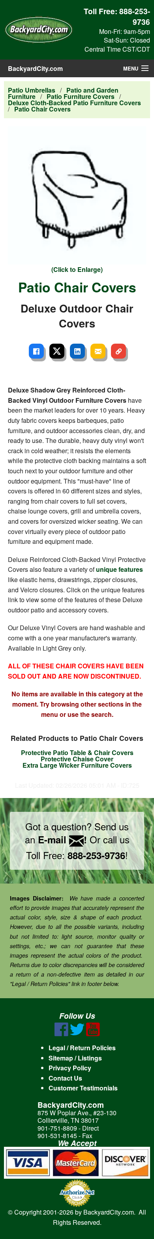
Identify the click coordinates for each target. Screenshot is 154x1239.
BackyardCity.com (35, 68)
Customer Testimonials (83, 1087)
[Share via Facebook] (36, 351)
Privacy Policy (70, 1067)
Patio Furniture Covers (81, 96)
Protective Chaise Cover (77, 758)
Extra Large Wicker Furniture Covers (77, 765)
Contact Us (65, 1078)
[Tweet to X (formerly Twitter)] (56, 351)
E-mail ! (62, 839)
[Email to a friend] (97, 351)
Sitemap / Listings (75, 1057)
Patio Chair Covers (42, 108)
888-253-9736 (134, 16)
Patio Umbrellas (31, 90)
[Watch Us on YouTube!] (93, 1033)
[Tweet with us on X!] (77, 1033)
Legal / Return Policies (82, 1047)
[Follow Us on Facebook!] (61, 1033)
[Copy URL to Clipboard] (118, 351)
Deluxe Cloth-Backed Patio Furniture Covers (74, 102)
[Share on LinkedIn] (77, 351)
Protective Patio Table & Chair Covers (77, 752)
